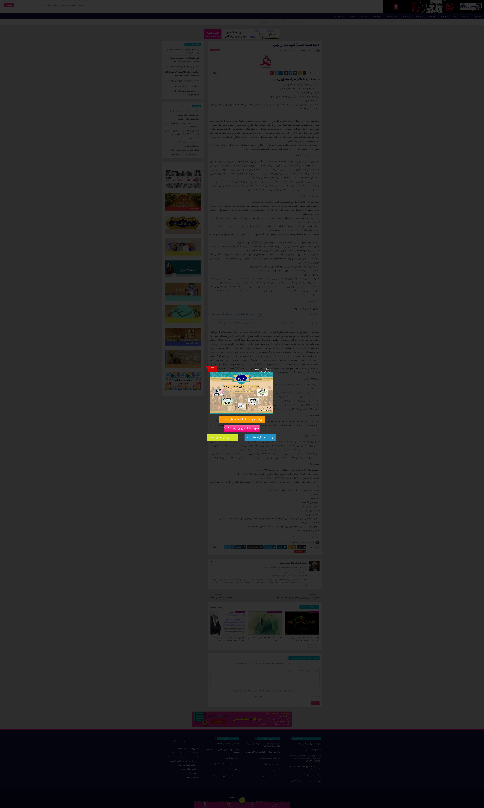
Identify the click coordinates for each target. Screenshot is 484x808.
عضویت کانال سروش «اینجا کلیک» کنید (242, 428)
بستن (212, 367)
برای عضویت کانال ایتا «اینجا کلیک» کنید (242, 419)
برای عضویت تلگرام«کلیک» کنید (260, 437)
